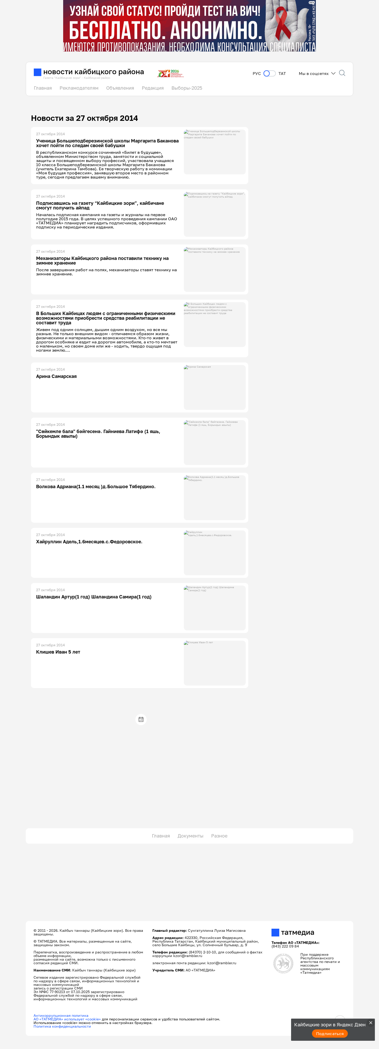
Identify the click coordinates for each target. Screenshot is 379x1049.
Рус (257, 73)
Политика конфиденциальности (62, 1026)
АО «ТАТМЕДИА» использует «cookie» (67, 1019)
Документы (190, 836)
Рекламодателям (79, 88)
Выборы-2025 (186, 88)
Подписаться (330, 1033)
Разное (219, 836)
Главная (43, 88)
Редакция (153, 88)
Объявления (120, 88)
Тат (282, 73)
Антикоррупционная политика (61, 1015)
